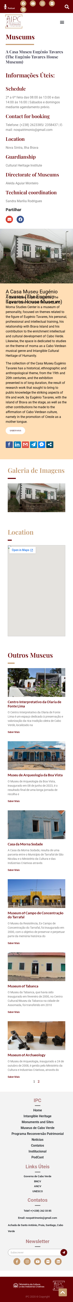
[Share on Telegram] (33, 444)
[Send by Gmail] (25, 444)
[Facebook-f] (16, 1261)
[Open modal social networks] (49, 444)
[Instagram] (42, 3)
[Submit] (63, 1252)
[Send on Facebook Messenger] (41, 444)
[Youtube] (33, 3)
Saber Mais (14, 732)
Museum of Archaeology (26, 1055)
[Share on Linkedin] (17, 444)
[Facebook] (23, 3)
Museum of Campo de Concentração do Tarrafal (35, 915)
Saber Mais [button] (15, 430)
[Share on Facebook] (9, 444)
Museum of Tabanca (23, 986)
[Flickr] (52, 3)
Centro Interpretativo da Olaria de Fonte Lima (34, 704)
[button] (67, 7)
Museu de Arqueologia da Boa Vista (35, 775)
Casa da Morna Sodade (25, 844)
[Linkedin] (23, 9)
